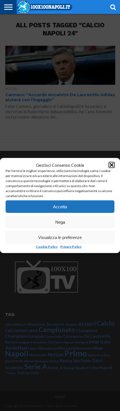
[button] (111, 165)
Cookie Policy (46, 247)
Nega (60, 221)
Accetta (60, 206)
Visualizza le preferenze (60, 237)
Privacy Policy (70, 247)
